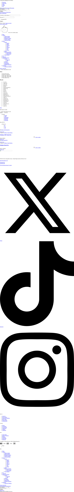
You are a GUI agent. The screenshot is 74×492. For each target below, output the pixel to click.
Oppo (5, 97)
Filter (1, 107)
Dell (4, 86)
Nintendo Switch (6, 96)
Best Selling (6, 117)
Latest (5, 116)
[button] (2, 139)
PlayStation (6, 100)
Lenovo (5, 92)
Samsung (5, 101)
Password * (2, 17)
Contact (3, 5)
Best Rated (6, 118)
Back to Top (2, 490)
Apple (5, 83)
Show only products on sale (6, 69)
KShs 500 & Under (5, 73)
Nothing (5, 132)
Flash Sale (4, 2)
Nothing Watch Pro (4, 145)
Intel (4, 90)
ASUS (5, 84)
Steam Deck (6, 103)
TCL (4, 104)
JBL (5, 91)
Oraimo (5, 98)
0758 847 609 (2, 163)
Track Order (4, 3)
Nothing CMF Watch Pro (5, 134)
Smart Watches (9, 132)
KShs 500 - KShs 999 (6, 74)
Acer (4, 82)
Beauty (5, 85)
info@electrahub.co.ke (4, 160)
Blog (3, 6)
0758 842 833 (2, 162)
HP (4, 89)
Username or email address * (5, 15)
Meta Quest (6, 95)
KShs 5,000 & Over (5, 77)
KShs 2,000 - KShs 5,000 (6, 76)
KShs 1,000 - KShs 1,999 (6, 75)
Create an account (8, 23)
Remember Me (3, 19)
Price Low (6, 119)
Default (5, 115)
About (3, 4)
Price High (6, 120)
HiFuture (5, 88)
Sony (4, 102)
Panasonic (5, 99)
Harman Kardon (6, 87)
